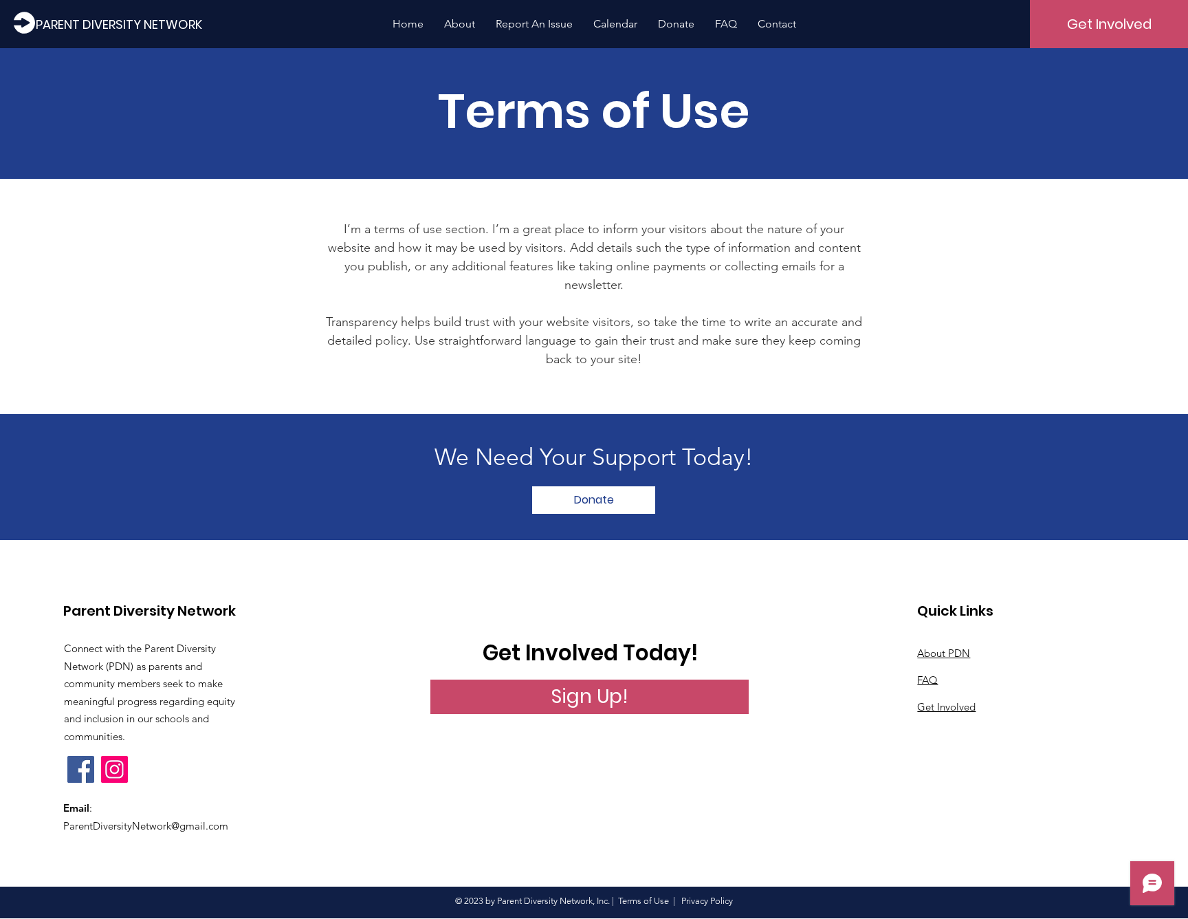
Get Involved (946, 706)
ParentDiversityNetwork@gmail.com (145, 825)
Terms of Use (643, 901)
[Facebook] (80, 769)
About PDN (943, 653)
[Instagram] (114, 769)
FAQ (927, 679)
